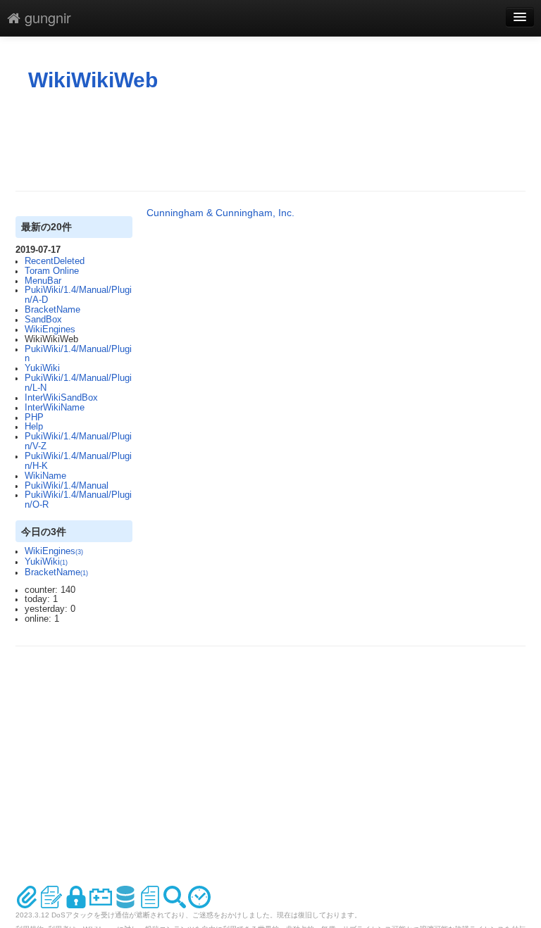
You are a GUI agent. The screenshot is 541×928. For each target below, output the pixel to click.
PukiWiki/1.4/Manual (66, 486)
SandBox (43, 320)
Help (34, 427)
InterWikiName (55, 408)
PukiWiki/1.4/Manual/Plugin (78, 354)
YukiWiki (42, 368)
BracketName (52, 310)
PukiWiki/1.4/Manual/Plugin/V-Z (78, 441)
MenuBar (43, 281)
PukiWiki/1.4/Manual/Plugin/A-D (78, 295)
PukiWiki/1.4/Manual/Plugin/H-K (78, 461)
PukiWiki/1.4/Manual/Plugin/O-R (78, 500)
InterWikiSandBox (61, 398)
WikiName (45, 476)
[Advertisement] (271, 141)
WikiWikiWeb (93, 80)
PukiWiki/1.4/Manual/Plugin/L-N (78, 383)
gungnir (45, 17)
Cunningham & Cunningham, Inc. (220, 212)
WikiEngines (50, 329)
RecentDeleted (55, 261)
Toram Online (52, 271)
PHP (34, 417)
